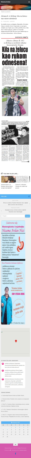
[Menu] (29, 2)
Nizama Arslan (5, 2)
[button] (16, 341)
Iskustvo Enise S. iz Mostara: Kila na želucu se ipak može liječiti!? (7, 186)
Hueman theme (23, 450)
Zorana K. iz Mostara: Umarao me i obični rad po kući (21, 186)
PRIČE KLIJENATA (5, 11)
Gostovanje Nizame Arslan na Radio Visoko (13, 395)
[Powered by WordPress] (10, 450)
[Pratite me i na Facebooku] (29, 196)
